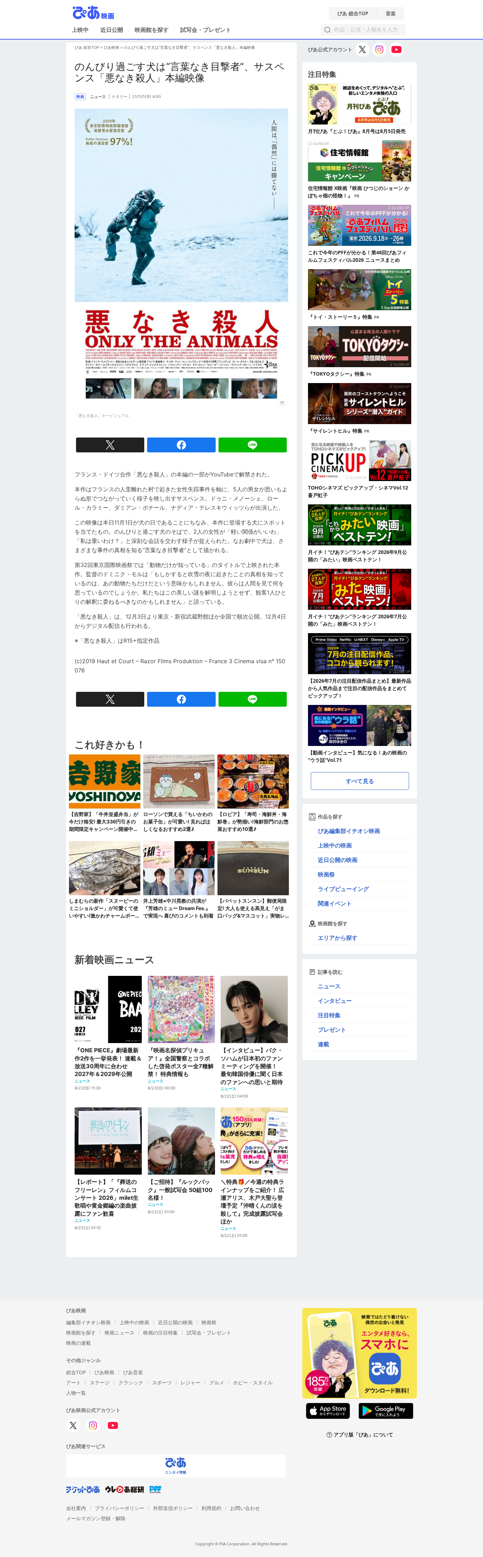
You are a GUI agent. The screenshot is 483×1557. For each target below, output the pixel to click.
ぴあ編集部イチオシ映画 (349, 831)
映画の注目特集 (160, 1332)
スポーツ (162, 1382)
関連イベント (335, 903)
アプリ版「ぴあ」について (363, 1435)
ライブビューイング (343, 889)
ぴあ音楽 (133, 1372)
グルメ (216, 1382)
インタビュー (335, 1001)
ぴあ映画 (111, 47)
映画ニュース (119, 1332)
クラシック (130, 1382)
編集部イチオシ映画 (88, 1322)
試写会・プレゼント (205, 30)
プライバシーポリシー (119, 1508)
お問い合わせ (245, 1508)
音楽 (391, 13)
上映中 (80, 30)
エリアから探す (337, 938)
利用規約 (211, 1508)
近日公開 (111, 30)
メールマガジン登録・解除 (96, 1518)
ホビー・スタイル (253, 1382)
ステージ (100, 1382)
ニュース (329, 986)
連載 (323, 1044)
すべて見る (360, 781)
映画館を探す (152, 30)
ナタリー (119, 96)
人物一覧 (76, 1392)
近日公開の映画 (337, 860)
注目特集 (329, 1015)
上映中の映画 (335, 845)
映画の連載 (78, 1342)
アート (73, 1382)
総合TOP (76, 1372)
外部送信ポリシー (173, 1508)
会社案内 (76, 1508)
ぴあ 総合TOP (352, 13)
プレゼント (332, 1030)
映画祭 (326, 874)
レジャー (190, 1382)
